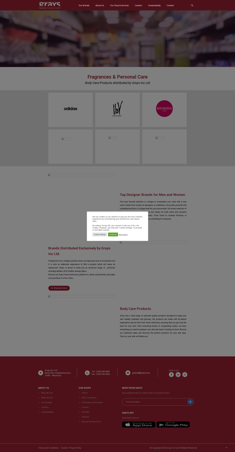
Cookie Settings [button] (99, 234)
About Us (99, 5)
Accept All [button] (113, 234)
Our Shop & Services (119, 5)
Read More (123, 234)
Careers (138, 5)
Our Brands (84, 5)
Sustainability (154, 5)
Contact (170, 5)
